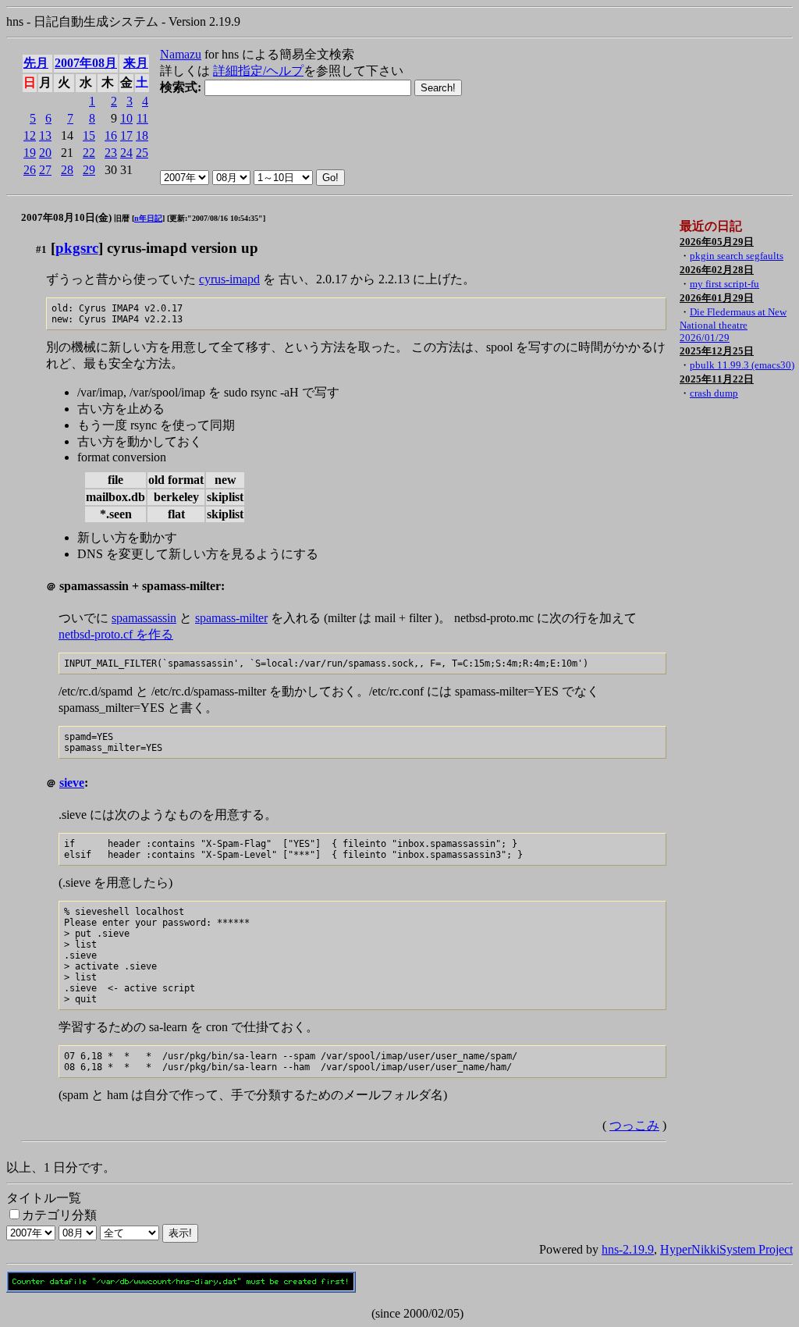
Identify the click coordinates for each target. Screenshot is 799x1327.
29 (89, 169)
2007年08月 (86, 62)
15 (89, 135)
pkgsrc (76, 248)
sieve (71, 782)
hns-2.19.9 (628, 1249)
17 (126, 135)
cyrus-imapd (229, 279)
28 (67, 169)
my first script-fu (724, 284)
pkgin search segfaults (736, 255)
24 (126, 152)
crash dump (714, 393)
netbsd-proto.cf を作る (116, 634)
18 (142, 135)
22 (89, 152)
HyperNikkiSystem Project (726, 1249)
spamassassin (144, 617)
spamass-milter (231, 617)
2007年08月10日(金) (66, 217)
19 (29, 152)
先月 (35, 62)
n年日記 (148, 218)
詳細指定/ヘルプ (258, 70)
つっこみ (634, 1125)
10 (126, 118)
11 (142, 118)
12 (29, 135)
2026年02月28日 (717, 270)
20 (45, 152)
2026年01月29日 (717, 298)
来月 (135, 62)
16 (111, 135)
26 (29, 169)
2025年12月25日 (717, 351)
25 (142, 152)
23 (111, 152)
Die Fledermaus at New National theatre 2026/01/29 (733, 324)
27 (45, 169)
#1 (41, 249)
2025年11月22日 (717, 379)
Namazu (180, 54)
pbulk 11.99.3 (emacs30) (742, 365)
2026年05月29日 (717, 241)
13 (45, 135)
